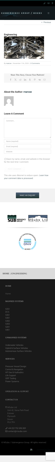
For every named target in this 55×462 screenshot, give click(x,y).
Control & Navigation (14, 369)
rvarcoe (8, 63)
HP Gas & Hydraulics (14, 372)
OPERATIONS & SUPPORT (17, 391)
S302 (7, 321)
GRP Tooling (10, 378)
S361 (7, 315)
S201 (7, 327)
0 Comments (35, 63)
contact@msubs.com (17, 431)
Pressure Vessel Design (15, 366)
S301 (7, 318)
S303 (7, 324)
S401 (7, 330)
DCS (7, 312)
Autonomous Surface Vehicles (18, 351)
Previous (47, 22)
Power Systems (12, 381)
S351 (7, 309)
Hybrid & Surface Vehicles (16, 348)
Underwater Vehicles (14, 345)
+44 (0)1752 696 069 (16, 428)
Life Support (10, 375)
